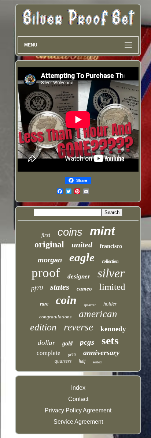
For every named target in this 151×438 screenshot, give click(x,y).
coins (70, 232)
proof (46, 273)
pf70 (37, 288)
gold (67, 343)
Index (78, 388)
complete (48, 352)
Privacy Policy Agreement (78, 410)
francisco (111, 246)
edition (43, 327)
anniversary (101, 352)
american (98, 313)
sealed (97, 362)
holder (110, 304)
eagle (82, 257)
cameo (84, 289)
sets (110, 340)
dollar (46, 343)
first (45, 235)
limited (112, 287)
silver (111, 273)
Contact (78, 399)
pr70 (72, 354)
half (82, 361)
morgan (50, 260)
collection (110, 261)
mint (102, 231)
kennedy (113, 329)
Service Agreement (78, 422)
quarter (90, 305)
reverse (78, 327)
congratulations (55, 316)
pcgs (87, 342)
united (81, 244)
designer (78, 276)
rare (44, 304)
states (59, 287)
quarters (63, 361)
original (49, 244)
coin (66, 300)
